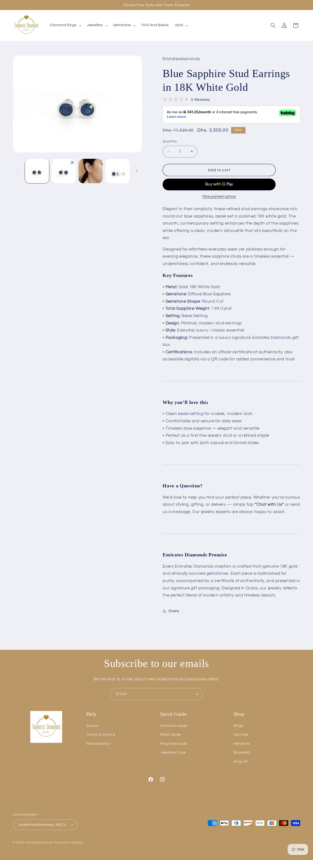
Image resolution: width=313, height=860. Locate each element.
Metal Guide (170, 734)
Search (92, 726)
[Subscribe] (196, 694)
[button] (65, 25)
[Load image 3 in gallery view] (117, 171)
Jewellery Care (173, 752)
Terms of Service (100, 734)
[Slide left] (18, 171)
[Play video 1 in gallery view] (64, 171)
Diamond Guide (173, 726)
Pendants (242, 743)
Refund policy (98, 743)
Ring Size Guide (173, 743)
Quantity (170, 141)
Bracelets (242, 752)
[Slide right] (136, 171)
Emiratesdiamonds (39, 842)
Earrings (241, 734)
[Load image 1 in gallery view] (37, 171)
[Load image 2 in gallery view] (90, 171)
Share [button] (173, 611)
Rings (238, 726)
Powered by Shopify (68, 842)
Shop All (241, 761)
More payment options (219, 196)
